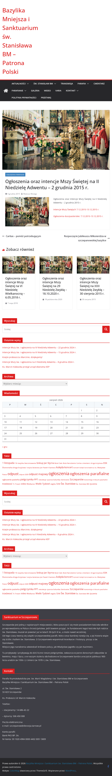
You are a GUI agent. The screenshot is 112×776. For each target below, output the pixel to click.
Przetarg (46, 97)
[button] (27, 84)
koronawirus (89, 467)
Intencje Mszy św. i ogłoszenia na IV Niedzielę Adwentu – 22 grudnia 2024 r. (39, 347)
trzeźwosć (7, 483)
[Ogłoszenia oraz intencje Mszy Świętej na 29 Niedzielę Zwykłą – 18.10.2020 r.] (56, 258)
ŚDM (58, 484)
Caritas (79, 463)
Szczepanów (76, 479)
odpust (13, 474)
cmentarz (86, 463)
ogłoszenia (59, 473)
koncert (68, 467)
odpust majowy (38, 474)
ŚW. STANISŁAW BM (43, 83)
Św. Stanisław (68, 483)
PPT (36, 479)
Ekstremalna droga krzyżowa (14, 467)
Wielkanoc (31, 484)
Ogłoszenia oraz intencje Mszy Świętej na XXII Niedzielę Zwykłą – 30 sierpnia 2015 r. (92, 286)
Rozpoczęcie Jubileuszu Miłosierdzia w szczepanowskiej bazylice (85, 238)
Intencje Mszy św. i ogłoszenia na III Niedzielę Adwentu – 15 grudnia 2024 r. (39, 352)
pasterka (16, 479)
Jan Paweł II (44, 468)
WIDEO (47, 90)
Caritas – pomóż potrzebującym (23, 236)
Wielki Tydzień (43, 483)
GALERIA (35, 90)
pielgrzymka (27, 479)
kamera (52, 467)
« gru (4, 446)
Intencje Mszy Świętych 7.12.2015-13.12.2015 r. (76, 209)
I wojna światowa (33, 468)
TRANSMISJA (67, 83)
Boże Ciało (58, 463)
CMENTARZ (99, 83)
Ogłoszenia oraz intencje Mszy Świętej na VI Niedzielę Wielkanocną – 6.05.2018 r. (16, 287)
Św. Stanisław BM (82, 484)
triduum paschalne (100, 480)
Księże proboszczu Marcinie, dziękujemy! (22, 357)
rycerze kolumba (53, 479)
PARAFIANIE (17, 90)
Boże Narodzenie (69, 463)
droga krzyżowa (97, 463)
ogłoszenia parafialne (89, 473)
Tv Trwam (16, 484)
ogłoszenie (7, 479)
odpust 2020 (23, 474)
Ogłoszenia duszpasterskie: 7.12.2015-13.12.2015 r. (78, 216)
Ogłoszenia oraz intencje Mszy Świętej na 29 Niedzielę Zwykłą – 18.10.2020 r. (54, 286)
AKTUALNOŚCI (19, 83)
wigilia (53, 484)
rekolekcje (42, 480)
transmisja (88, 479)
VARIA (58, 90)
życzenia (93, 484)
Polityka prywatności (24, 97)
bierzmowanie (30, 463)
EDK (105, 463)
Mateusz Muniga (30, 194)
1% (16, 463)
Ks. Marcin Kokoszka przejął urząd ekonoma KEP (25, 366)
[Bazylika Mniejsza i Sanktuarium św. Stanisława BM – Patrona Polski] (5, 90)
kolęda (60, 467)
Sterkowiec (65, 480)
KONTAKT (70, 90)
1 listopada (8, 463)
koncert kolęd (78, 467)
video (23, 483)
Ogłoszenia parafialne (15, 175)
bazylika (21, 463)
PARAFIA (82, 83)
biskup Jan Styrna (45, 462)
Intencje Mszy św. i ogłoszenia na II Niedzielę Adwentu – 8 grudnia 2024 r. (38, 362)
